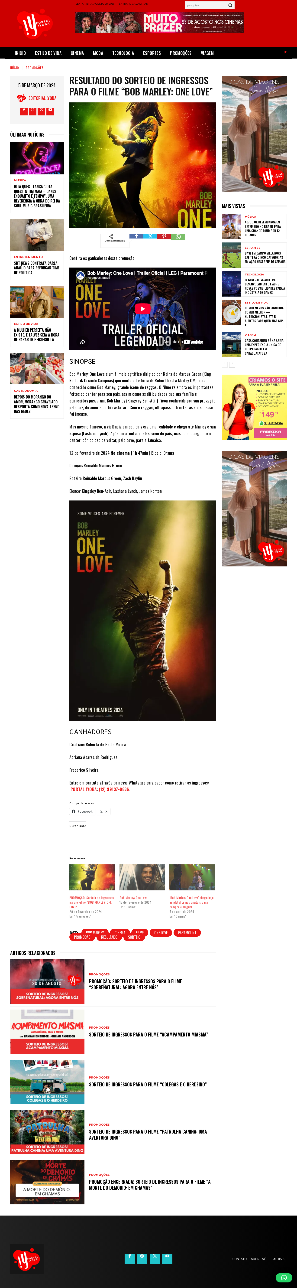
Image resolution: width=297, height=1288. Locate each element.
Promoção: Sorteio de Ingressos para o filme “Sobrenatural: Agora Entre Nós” (135, 984)
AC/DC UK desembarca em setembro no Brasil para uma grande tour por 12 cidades (263, 228)
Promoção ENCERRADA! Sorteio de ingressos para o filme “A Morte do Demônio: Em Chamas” (150, 1184)
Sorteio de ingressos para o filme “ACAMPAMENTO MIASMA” (148, 1034)
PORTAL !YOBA (84, 789)
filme (140, 932)
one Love (161, 932)
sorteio (134, 937)
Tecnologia (254, 274)
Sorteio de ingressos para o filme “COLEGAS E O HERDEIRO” (148, 1084)
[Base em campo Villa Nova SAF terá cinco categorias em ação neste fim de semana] (231, 255)
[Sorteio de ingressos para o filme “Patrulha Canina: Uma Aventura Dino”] (47, 1132)
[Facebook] (24, 111)
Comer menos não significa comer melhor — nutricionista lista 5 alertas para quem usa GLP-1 (264, 316)
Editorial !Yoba (42, 98)
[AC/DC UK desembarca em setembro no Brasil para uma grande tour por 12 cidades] (231, 226)
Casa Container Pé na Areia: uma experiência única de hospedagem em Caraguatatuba (264, 347)
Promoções (35, 67)
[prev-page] (225, 365)
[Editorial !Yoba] (23, 98)
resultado (109, 937)
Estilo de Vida (26, 324)
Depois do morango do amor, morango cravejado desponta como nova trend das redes (36, 404)
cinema (120, 932)
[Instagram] (32, 111)
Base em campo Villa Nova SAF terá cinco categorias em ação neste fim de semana (265, 257)
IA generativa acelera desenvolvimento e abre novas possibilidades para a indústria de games (265, 286)
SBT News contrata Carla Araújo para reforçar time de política (36, 268)
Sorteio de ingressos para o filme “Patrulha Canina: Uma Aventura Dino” (148, 1134)
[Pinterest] (164, 241)
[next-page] (232, 365)
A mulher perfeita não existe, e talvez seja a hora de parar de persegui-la (36, 335)
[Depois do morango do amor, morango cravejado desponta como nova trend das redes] (37, 369)
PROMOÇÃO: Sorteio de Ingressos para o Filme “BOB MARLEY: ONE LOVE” (91, 902)
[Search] (230, 5)
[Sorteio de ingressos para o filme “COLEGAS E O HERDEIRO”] (47, 1082)
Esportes (252, 248)
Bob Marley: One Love (133, 897)
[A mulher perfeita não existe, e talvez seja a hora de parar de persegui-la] (37, 302)
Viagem (250, 335)
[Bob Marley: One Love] (142, 877)
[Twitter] (41, 111)
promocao (82, 937)
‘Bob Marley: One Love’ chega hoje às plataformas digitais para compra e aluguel (191, 902)
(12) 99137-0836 (114, 789)
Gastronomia (26, 390)
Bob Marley (95, 932)
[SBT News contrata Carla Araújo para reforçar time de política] (37, 235)
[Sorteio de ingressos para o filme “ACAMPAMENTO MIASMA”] (47, 1032)
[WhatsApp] (178, 241)
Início (14, 67)
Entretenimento (28, 257)
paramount (187, 932)
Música (20, 180)
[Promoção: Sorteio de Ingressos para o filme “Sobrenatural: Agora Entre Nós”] (47, 981)
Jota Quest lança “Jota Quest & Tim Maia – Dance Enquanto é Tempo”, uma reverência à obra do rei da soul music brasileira (37, 196)
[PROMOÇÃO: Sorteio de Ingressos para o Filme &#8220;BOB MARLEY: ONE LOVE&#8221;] (92, 877)
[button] (284, 1277)
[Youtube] (50, 111)
